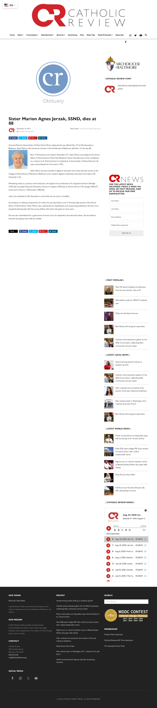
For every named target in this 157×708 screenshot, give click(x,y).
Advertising (72, 35)
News (20, 35)
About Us (60, 35)
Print (12, 231)
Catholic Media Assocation (113, 634)
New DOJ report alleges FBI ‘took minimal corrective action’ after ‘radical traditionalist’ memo (131, 451)
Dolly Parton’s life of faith (125, 474)
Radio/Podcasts (104, 35)
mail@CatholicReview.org (17, 658)
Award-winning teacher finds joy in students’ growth (74, 601)
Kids (82, 35)
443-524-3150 (13, 655)
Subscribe (119, 35)
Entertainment (47, 35)
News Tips (91, 35)
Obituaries (97, 129)
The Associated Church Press (114, 646)
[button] (146, 35)
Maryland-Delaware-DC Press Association (118, 640)
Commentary (31, 35)
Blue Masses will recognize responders (130, 326)
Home (12, 35)
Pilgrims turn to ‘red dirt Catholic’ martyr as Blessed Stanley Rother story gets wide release (131, 464)
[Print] (10, 231)
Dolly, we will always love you (126, 313)
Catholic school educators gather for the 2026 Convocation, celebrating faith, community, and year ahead (131, 342)
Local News (83, 129)
